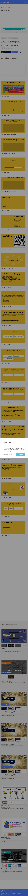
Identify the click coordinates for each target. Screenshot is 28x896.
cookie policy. (10, 451)
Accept (21, 454)
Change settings (7, 454)
